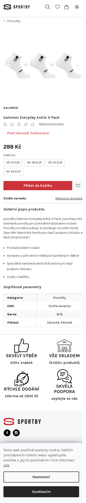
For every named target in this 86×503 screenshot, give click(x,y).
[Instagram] (16, 432)
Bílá (60, 314)
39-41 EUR (13, 162)
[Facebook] (7, 432)
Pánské (66, 323)
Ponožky (59, 298)
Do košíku (37, 185)
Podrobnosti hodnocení (28, 133)
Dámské (53, 323)
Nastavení (41, 477)
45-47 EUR (55, 162)
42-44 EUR (13, 171)
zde (6, 465)
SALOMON (10, 107)
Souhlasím (41, 491)
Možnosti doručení (69, 198)
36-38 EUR (34, 162)
